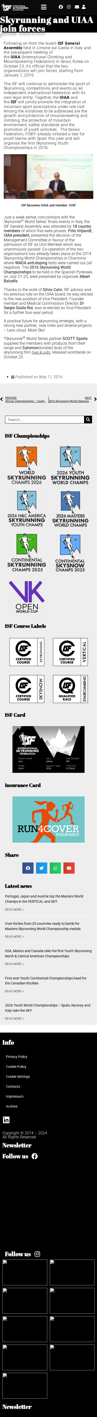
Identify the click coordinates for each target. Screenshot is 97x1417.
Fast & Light (41, 352)
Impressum (14, 1096)
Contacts (13, 1086)
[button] (28, 868)
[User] (83, 6)
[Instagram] (68, 6)
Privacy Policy (16, 1057)
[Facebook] (60, 6)
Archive (11, 1106)
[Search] (88, 419)
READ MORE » (14, 909)
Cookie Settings (18, 1077)
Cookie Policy (16, 1067)
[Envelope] (77, 6)
